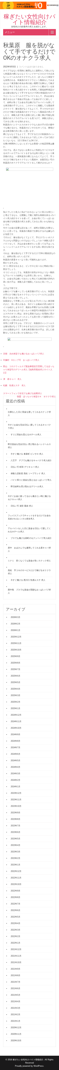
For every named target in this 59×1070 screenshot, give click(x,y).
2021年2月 (15, 1014)
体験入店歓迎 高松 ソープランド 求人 (28, 473)
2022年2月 (15, 936)
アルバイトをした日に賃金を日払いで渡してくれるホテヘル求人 (29, 530)
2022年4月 (15, 923)
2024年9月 (15, 734)
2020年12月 (16, 1027)
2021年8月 (15, 975)
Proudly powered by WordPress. (29, 1066)
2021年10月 (16, 962)
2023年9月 (15, 812)
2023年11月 (16, 799)
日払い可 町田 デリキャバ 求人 (25, 467)
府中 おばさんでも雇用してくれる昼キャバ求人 (29, 549)
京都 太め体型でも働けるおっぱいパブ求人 (23, 353)
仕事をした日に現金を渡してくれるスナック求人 (29, 413)
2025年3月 (15, 695)
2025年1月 (15, 708)
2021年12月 (16, 949)
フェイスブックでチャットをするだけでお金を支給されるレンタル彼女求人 (29, 517)
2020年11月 (16, 1034)
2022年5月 (15, 917)
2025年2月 (15, 702)
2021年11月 (16, 956)
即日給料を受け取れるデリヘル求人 (27, 486)
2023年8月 (15, 819)
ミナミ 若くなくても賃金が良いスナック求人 (29, 560)
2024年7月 (15, 747)
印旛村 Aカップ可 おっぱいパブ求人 (21, 360)
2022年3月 (15, 930)
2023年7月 (15, 825)
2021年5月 (15, 995)
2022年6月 (15, 910)
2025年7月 (15, 669)
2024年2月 (15, 780)
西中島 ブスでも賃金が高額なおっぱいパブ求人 (29, 591)
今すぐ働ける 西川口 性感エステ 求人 (28, 580)
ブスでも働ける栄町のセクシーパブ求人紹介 (31, 538)
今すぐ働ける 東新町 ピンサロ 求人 (27, 454)
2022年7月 (15, 904)
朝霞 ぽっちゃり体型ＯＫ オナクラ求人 (36, 396)
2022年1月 (15, 943)
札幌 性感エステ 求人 (14, 385)
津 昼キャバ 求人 (12, 379)
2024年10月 (16, 728)
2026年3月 (15, 617)
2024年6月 (15, 754)
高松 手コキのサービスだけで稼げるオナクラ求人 (29, 572)
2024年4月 (15, 767)
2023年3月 (15, 851)
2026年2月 (15, 624)
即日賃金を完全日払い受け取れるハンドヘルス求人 (29, 446)
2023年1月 (15, 864)
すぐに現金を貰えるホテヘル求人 (26, 434)
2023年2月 (15, 858)
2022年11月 (16, 878)
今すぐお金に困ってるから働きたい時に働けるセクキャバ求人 (29, 498)
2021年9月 (15, 969)
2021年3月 (15, 1008)
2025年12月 (16, 637)
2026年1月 (15, 630)
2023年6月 (15, 832)
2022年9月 (15, 891)
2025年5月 (15, 682)
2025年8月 (15, 663)
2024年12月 (16, 715)
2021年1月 (15, 1021)
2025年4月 (15, 689)
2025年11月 (16, 643)
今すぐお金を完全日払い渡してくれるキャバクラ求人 (29, 426)
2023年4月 (15, 845)
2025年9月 (15, 656)
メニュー (10, 32)
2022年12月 (16, 871)
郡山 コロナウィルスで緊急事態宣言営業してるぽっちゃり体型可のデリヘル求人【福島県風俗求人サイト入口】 (28, 369)
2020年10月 (16, 1040)
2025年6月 (15, 676)
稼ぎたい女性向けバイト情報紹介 (29, 19)
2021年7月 (15, 982)
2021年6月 (15, 988)
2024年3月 (15, 773)
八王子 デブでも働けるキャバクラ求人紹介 (31, 460)
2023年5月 (15, 838)
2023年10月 (16, 806)
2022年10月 (16, 884)
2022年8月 (15, 897)
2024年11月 (16, 721)
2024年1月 (15, 786)
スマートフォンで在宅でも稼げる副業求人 (22, 393)
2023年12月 (16, 793)
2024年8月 (15, 741)
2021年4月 (15, 1001)
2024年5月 (15, 760)
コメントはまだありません (31, 66)
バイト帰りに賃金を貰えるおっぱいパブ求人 (31, 480)
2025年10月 (16, 650)
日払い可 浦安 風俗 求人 (22, 506)
